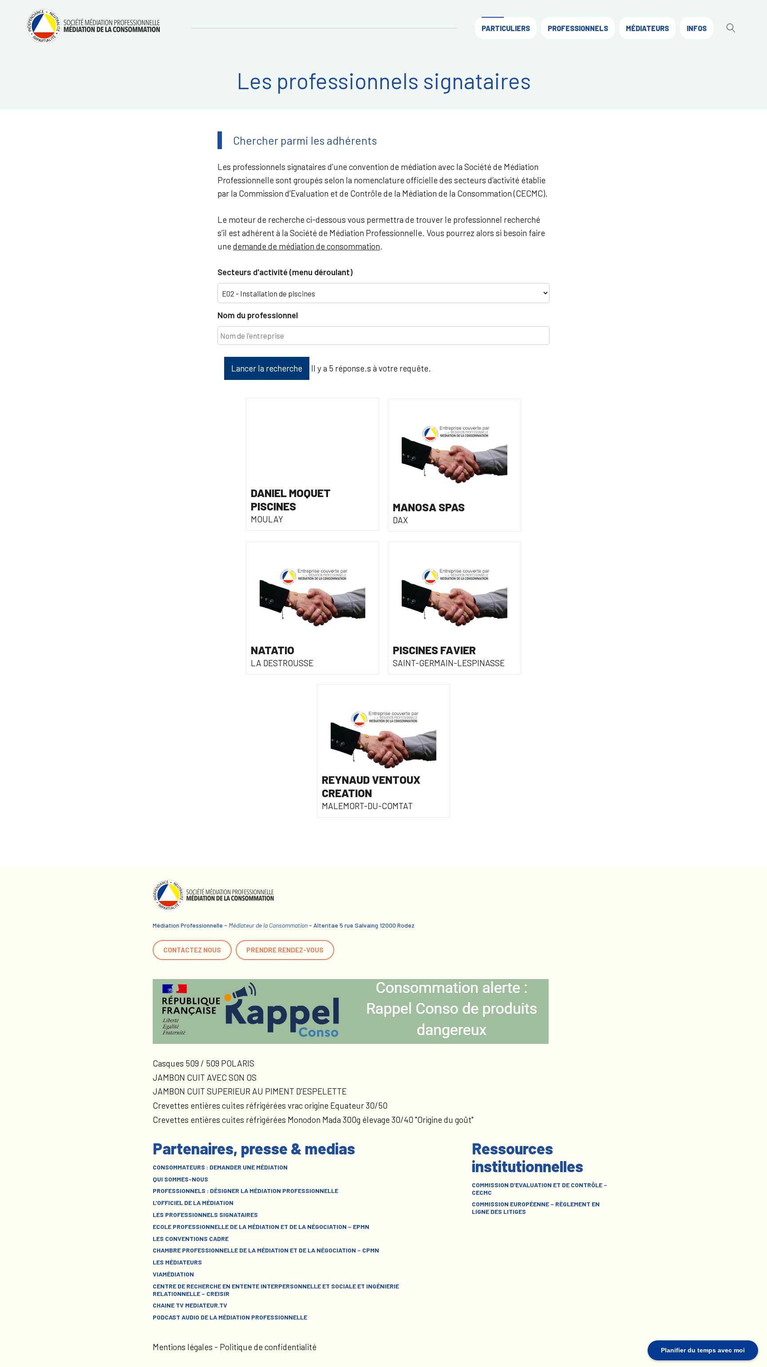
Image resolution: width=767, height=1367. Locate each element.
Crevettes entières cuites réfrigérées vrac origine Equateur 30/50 (270, 1105)
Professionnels (578, 28)
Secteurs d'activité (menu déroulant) (284, 272)
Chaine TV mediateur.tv (190, 1305)
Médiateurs (647, 28)
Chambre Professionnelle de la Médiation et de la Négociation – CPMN (266, 1250)
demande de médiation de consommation (306, 246)
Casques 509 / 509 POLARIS (203, 1063)
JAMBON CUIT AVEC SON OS (205, 1077)
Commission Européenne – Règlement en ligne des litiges (536, 1208)
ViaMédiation (173, 1274)
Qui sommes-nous (180, 1179)
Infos (697, 28)
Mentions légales (183, 1347)
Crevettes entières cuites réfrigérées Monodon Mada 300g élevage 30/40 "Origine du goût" (313, 1119)
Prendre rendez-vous (285, 950)
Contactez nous (192, 950)
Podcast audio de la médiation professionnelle (230, 1317)
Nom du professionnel (257, 315)
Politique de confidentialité (268, 1347)
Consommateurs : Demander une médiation (220, 1167)
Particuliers (506, 28)
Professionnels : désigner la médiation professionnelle (245, 1190)
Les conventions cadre (191, 1238)
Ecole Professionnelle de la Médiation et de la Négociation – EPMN (261, 1226)
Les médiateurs (177, 1262)
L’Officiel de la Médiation (193, 1202)
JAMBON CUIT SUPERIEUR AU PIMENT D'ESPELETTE (250, 1091)
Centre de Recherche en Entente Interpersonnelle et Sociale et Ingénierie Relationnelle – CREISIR (276, 1290)
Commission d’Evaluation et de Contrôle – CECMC (539, 1188)
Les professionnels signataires (205, 1214)
